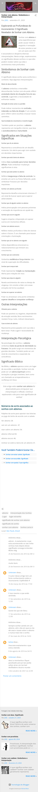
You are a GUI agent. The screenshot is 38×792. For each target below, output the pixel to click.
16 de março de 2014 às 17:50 (20, 584)
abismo (5, 513)
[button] (35, 15)
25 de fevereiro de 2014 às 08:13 (21, 566)
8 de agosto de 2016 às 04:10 (20, 651)
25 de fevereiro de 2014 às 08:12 (21, 554)
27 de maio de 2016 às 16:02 (19, 636)
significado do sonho (10, 524)
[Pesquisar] (35, 3)
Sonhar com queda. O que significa (17, 463)
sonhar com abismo (10, 527)
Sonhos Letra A (27, 527)
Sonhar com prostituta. (9, 737)
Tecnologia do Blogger (20, 784)
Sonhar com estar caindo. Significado (18, 454)
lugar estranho (15, 516)
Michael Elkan (25, 788)
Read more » (31, 731)
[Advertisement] (19, 484)
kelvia (10, 642)
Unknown (12, 572)
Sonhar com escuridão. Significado (17, 459)
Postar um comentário (12, 676)
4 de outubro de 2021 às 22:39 (20, 671)
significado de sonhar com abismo (16, 520)
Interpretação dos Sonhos (21, 513)
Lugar (4, 516)
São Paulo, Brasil (13, 531)
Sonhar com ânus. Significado (12, 715)
